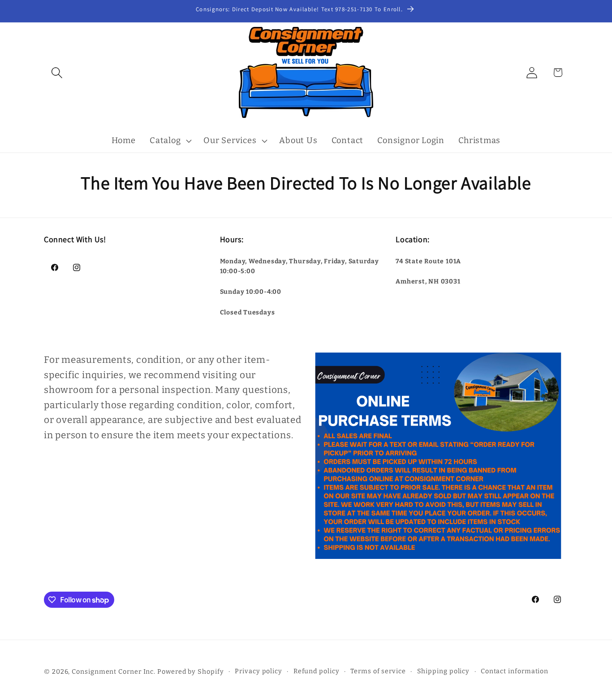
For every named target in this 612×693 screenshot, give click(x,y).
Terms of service (378, 671)
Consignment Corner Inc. (113, 672)
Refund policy (316, 671)
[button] (56, 72)
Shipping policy (443, 671)
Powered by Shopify (190, 672)
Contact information (514, 671)
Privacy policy (258, 671)
